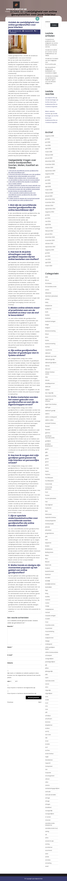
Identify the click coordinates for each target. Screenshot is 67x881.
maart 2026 (48, 152)
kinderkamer (49, 549)
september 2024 (50, 209)
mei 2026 (48, 145)
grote (47, 465)
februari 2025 (49, 193)
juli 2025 (47, 177)
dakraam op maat (50, 356)
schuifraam (48, 719)
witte (46, 838)
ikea (46, 511)
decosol (47, 369)
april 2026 (48, 148)
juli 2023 (47, 253)
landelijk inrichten (50, 584)
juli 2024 (47, 215)
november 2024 (50, 202)
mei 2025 (48, 183)
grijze (46, 455)
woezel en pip (49, 841)
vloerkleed (48, 807)
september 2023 (50, 247)
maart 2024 (48, 228)
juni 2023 (47, 256)
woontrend (48, 850)
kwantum (48, 574)
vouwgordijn (48, 810)
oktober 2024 (49, 205)
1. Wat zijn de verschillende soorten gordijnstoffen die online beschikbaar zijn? (23, 171)
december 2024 (50, 199)
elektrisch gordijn (50, 410)
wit (46, 834)
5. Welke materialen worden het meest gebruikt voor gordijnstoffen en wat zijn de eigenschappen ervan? (24, 186)
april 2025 (48, 186)
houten (47, 495)
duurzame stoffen (50, 396)
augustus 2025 (49, 174)
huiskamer (48, 508)
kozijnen (47, 568)
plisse (47, 668)
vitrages (47, 804)
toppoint (48, 763)
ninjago (47, 641)
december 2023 (50, 237)
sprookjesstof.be (16, 9)
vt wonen (48, 817)
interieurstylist (49, 524)
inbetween (48, 514)
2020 (46, 277)
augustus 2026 (49, 136)
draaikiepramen (50, 383)
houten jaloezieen (50, 498)
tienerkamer (49, 760)
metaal (47, 612)
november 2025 (50, 164)
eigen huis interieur (51, 404)
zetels (47, 857)
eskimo (47, 414)
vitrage (47, 801)
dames (47, 366)
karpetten (48, 543)
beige (47, 324)
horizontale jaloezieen (48, 488)
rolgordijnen (48, 693)
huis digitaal (48, 505)
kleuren (47, 562)
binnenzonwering (50, 331)
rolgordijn (48, 690)
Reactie (10, 626)
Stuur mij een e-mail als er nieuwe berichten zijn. (22, 693)
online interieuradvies (51, 652)
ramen (47, 684)
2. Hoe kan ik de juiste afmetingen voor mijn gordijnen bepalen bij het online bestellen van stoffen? (24, 175)
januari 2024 (48, 234)
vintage (47, 798)
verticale (47, 791)
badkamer (48, 309)
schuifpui (48, 715)
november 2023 (50, 240)
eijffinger (47, 407)
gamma (47, 433)
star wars (48, 734)
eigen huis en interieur (49, 400)
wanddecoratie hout (51, 828)
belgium (47, 328)
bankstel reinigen (50, 321)
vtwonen (47, 820)
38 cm (47, 280)
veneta (47, 785)
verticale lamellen (50, 795)
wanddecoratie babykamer (50, 824)
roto (46, 706)
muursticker (48, 628)
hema (47, 468)
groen (47, 458)
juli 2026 (47, 139)
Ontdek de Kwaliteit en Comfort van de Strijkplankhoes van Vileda (51, 52)
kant (46, 539)
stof (46, 747)
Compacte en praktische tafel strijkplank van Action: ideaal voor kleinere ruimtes (51, 43)
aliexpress (48, 293)
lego (46, 590)
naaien (47, 634)
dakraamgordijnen (50, 362)
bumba (47, 347)
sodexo (47, 728)
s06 (46, 712)
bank (46, 312)
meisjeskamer (49, 609)
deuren (47, 380)
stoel (46, 741)
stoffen (47, 750)
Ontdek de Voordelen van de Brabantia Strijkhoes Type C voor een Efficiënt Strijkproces (51, 79)
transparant (49, 766)
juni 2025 (47, 180)
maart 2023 (48, 266)
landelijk (47, 581)
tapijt (46, 757)
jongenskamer (49, 533)
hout (46, 492)
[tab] (37, 19)
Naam (9, 647)
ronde (47, 700)
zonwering (48, 863)
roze (46, 709)
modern (47, 619)
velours (47, 779)
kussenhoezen (49, 571)
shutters (47, 722)
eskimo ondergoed (51, 417)
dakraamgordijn (50, 359)
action (47, 290)
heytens (47, 474)
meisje (47, 606)
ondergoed (48, 644)
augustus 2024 (49, 212)
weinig (47, 831)
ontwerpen (48, 655)
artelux (47, 299)
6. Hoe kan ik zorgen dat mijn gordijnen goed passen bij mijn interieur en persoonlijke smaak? (24, 190)
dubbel (47, 390)
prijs (46, 674)
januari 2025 (48, 196)
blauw (47, 334)
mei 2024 (48, 221)
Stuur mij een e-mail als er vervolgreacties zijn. (21, 687)
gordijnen (48, 441)
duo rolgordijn (49, 393)
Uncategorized (49, 776)
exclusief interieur (50, 423)
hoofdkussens (49, 481)
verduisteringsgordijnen (52, 788)
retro (46, 687)
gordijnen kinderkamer (49, 445)
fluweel (47, 426)
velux (46, 782)
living (46, 593)
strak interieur (49, 753)
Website (10, 663)
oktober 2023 (49, 243)
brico (46, 337)
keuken (47, 546)
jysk (46, 536)
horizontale (48, 484)
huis (46, 501)
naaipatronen (49, 638)
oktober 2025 (49, 167)
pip (46, 665)
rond (46, 696)
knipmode (48, 565)
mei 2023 (48, 259)
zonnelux (47, 860)
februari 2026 (49, 155)
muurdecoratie (49, 625)
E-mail (10, 655)
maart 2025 (48, 190)
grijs (46, 452)
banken (47, 315)
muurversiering (49, 631)
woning (47, 844)
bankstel (47, 318)
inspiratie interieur (50, 517)
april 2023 (48, 262)
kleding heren (49, 552)
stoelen (47, 744)
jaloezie (47, 527)
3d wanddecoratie (50, 286)
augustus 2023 (49, 250)
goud (46, 449)
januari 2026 (48, 158)
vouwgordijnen (49, 814)
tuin (46, 769)
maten (47, 603)
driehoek (47, 386)
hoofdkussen (49, 477)
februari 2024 (49, 231)
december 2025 (50, 161)
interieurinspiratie (50, 520)
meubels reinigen (50, 615)
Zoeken (47, 21)
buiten (47, 340)
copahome (48, 350)
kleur (46, 558)
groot (47, 462)
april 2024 (48, 224)
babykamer (48, 305)
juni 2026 (47, 142)
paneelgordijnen (50, 662)
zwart (47, 866)
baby (46, 302)
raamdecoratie (49, 681)
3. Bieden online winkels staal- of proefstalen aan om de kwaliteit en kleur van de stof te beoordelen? (24, 179)
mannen (47, 600)
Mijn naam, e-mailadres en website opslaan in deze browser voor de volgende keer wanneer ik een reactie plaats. (23, 675)
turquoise (48, 772)
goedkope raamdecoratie (49, 437)
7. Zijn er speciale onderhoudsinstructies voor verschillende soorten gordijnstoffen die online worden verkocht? (22, 194)
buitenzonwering (50, 343)
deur (46, 377)
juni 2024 (47, 218)
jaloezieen (48, 530)
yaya (46, 853)
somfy (47, 731)
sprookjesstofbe (50, 98)
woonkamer (48, 847)
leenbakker (48, 587)
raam (46, 677)
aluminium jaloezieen (51, 296)
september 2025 (50, 171)
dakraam (48, 353)
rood (46, 703)
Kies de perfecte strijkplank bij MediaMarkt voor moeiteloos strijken (51, 70)
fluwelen (47, 429)
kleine (47, 555)
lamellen (47, 577)
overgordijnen (49, 658)
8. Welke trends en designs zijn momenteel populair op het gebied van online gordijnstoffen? (24, 199)
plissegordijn (49, 671)
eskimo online (49, 420)
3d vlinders (48, 283)
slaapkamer (48, 725)
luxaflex (47, 596)
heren (47, 471)
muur (46, 622)
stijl (46, 738)
